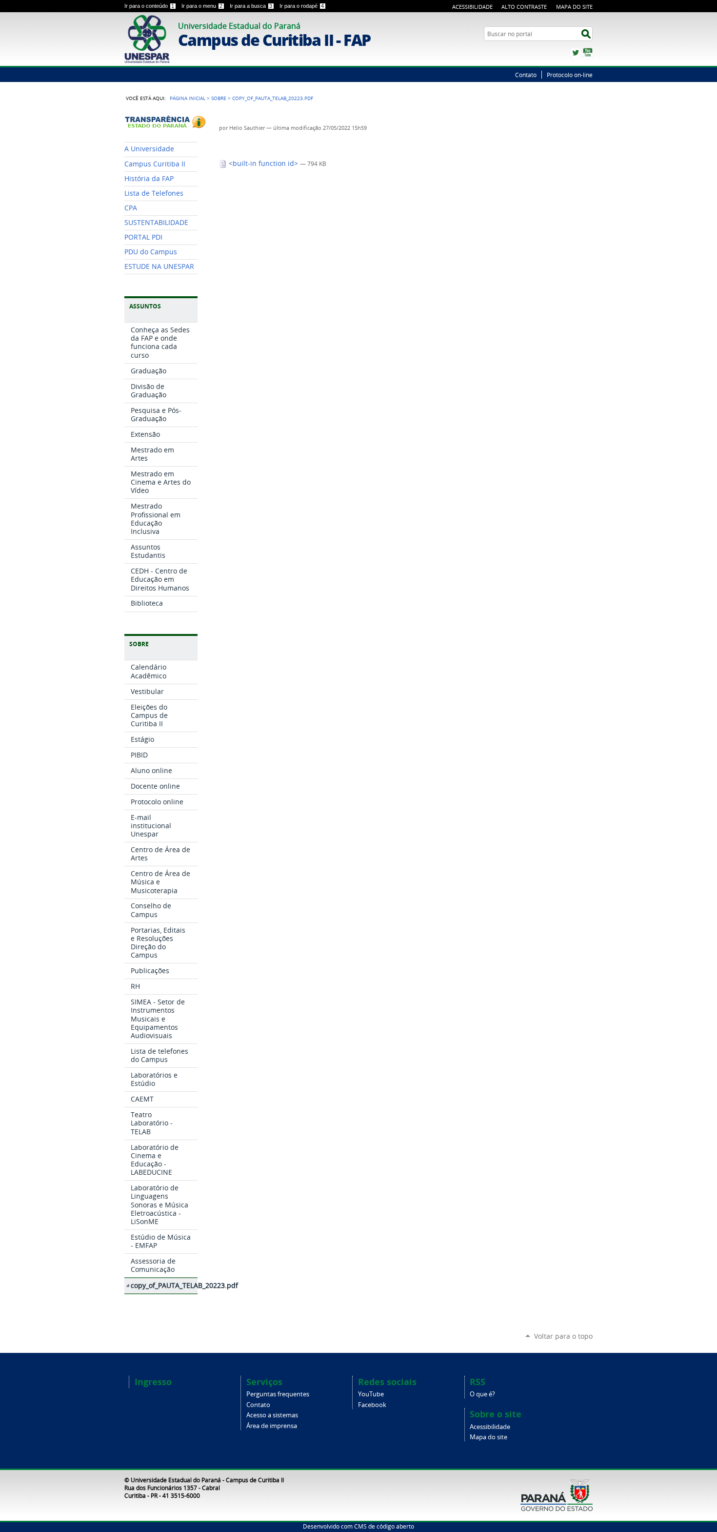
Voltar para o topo (563, 1336)
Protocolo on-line (570, 75)
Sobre (218, 98)
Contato (526, 75)
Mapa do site (488, 1437)
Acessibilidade (472, 6)
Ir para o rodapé (301, 6)
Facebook (372, 1405)
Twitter (575, 53)
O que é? (482, 1394)
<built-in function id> (263, 163)
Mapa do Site (574, 6)
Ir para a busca (251, 6)
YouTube (588, 53)
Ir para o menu (201, 6)
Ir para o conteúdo (149, 6)
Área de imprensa (271, 1426)
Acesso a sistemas (272, 1415)
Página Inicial (187, 98)
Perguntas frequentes (277, 1394)
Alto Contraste (524, 6)
